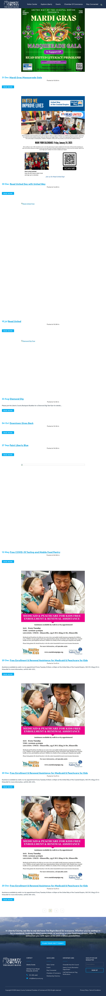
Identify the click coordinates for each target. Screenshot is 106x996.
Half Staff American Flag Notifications (70, 973)
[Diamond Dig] (53, 366)
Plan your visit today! (53, 943)
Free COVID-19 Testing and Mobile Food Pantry (35, 552)
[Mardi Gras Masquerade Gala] (53, 40)
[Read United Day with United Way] (53, 137)
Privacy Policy (84, 990)
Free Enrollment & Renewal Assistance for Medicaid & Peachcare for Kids (49, 660)
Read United (14, 321)
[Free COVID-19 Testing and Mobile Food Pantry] (53, 505)
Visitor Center (50, 964)
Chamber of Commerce (54, 973)
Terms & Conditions (95, 990)
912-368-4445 (33, 975)
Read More (8, 87)
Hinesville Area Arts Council (71, 964)
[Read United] (53, 259)
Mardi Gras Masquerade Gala (25, 77)
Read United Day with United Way (27, 183)
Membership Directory (53, 976)
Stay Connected (51, 970)
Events (48, 967)
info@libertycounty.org (36, 978)
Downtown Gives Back (21, 423)
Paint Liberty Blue (19, 445)
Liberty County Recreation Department (70, 968)
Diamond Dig (17, 398)
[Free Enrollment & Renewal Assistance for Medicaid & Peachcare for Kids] (53, 613)
